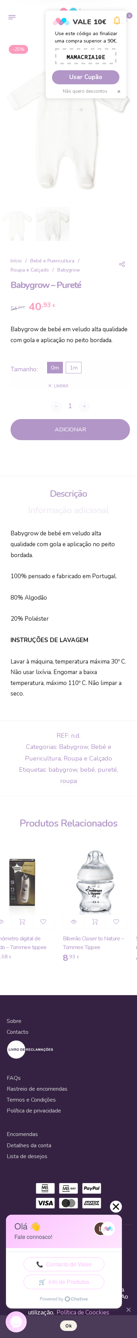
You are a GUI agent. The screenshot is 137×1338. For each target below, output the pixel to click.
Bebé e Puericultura (52, 260)
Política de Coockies (83, 1312)
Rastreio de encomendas (37, 1089)
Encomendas (22, 1134)
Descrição (68, 494)
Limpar (61, 386)
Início (16, 260)
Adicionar (18, 922)
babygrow (62, 769)
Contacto (17, 1032)
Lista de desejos (27, 1156)
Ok (68, 1326)
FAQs (14, 1078)
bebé (87, 769)
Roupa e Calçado (30, 270)
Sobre (14, 1021)
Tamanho (24, 369)
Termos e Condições (31, 1100)
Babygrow (68, 270)
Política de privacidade (34, 1111)
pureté (107, 769)
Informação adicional (68, 510)
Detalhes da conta (29, 1145)
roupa (68, 781)
